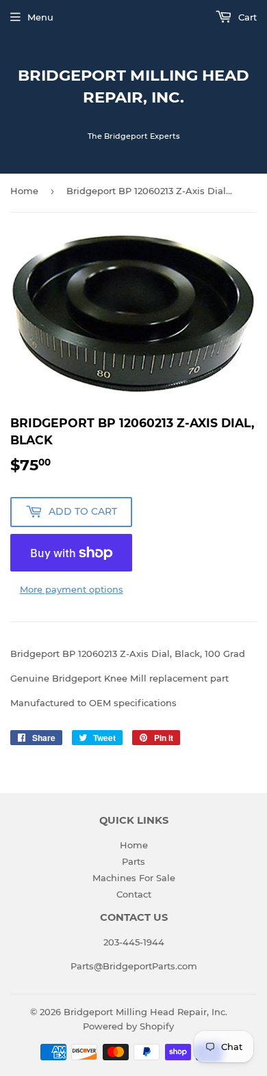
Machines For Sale (133, 877)
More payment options (71, 589)
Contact (133, 894)
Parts (133, 861)
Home (24, 190)
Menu (40, 17)
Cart (246, 17)
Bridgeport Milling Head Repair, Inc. (133, 86)
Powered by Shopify (128, 1026)
